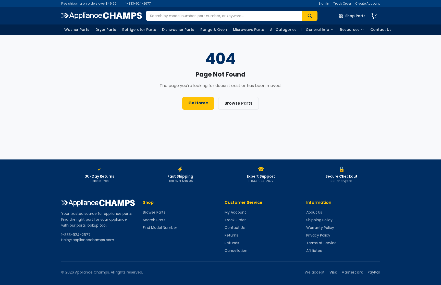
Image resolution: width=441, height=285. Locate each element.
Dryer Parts (105, 29)
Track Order (342, 4)
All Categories (283, 29)
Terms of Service (321, 242)
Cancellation (236, 250)
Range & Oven (213, 29)
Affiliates (314, 250)
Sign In (323, 4)
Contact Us (380, 29)
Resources (350, 29)
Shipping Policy (319, 219)
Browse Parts (238, 103)
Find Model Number (160, 227)
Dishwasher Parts (178, 29)
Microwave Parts (248, 29)
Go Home (198, 103)
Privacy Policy (318, 235)
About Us (314, 212)
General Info (317, 29)
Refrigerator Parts (139, 29)
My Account (235, 212)
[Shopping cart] (374, 15)
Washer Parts (76, 29)
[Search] (309, 16)
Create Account (367, 4)
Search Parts (154, 219)
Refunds (232, 242)
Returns (231, 235)
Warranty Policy (320, 227)
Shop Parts (355, 15)
